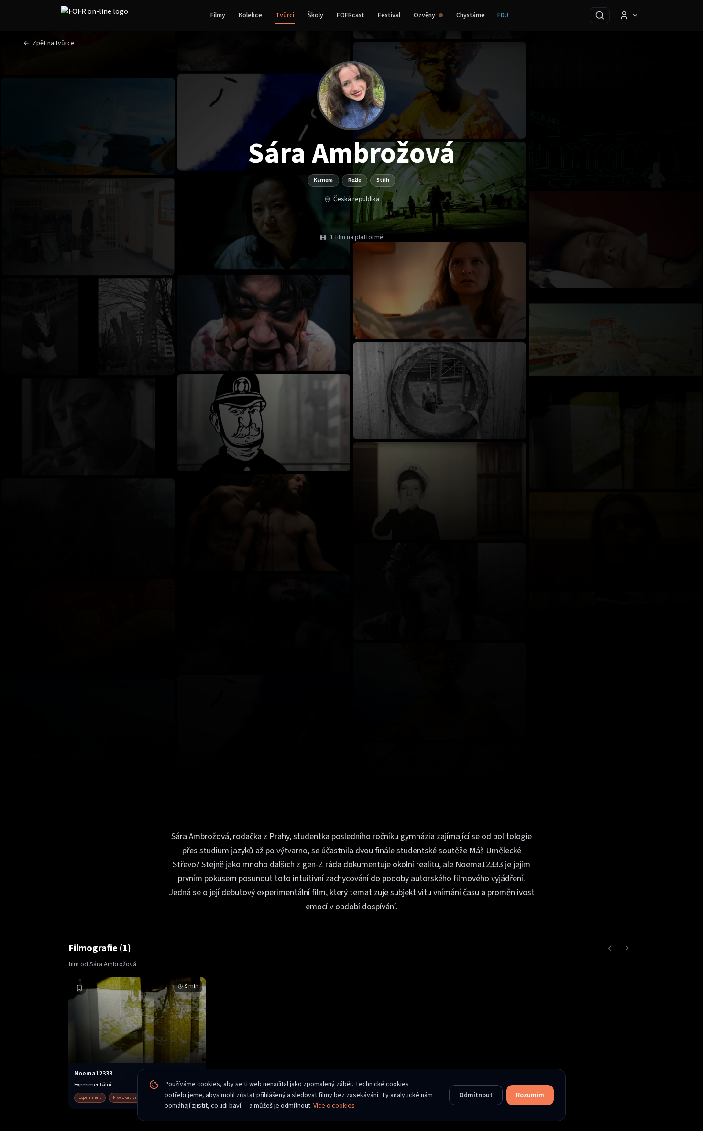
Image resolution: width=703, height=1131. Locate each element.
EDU (502, 15)
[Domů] (94, 15)
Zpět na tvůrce (54, 43)
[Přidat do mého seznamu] (79, 988)
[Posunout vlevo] (609, 948)
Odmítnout (476, 1095)
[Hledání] (600, 15)
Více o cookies (334, 1105)
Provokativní (126, 1097)
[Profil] (628, 15)
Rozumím (530, 1095)
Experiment (89, 1097)
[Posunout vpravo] (627, 948)
